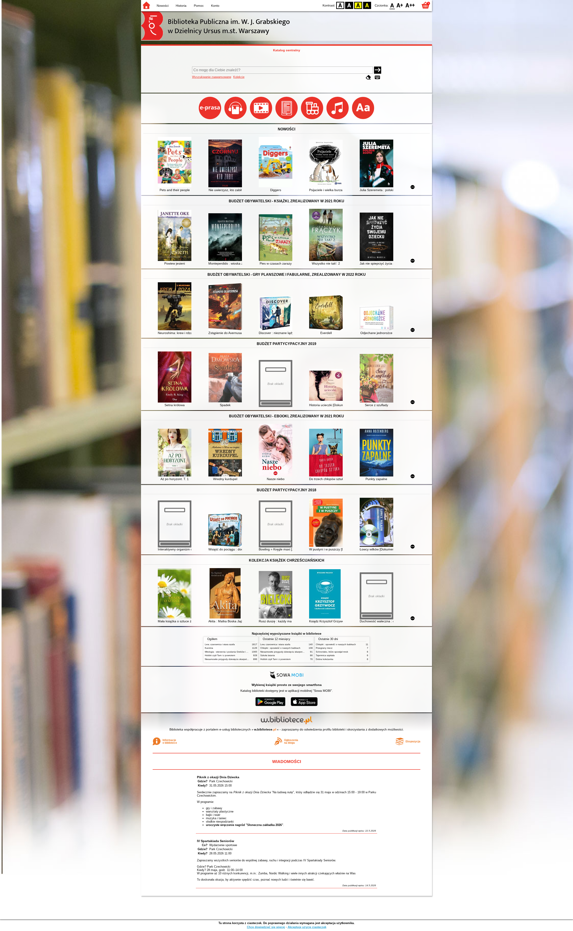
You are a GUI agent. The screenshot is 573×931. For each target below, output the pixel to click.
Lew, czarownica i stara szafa (220, 644)
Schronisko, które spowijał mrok (332, 652)
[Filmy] (261, 119)
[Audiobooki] (236, 119)
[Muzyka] (338, 119)
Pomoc (199, 5)
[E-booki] (287, 119)
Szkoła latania (267, 655)
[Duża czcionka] (363, 119)
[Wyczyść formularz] (368, 77)
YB (358, 5)
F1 (400, 5)
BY (367, 5)
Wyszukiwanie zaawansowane (211, 77)
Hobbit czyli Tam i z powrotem (220, 655)
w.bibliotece (265, 729)
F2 (410, 5)
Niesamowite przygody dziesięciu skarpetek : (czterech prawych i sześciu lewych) (246, 659)
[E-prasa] (210, 119)
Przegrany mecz (324, 648)
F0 (392, 5)
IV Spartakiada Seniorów (215, 841)
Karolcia (209, 648)
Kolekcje (238, 77)
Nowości (163, 5)
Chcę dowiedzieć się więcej (266, 927)
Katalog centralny (286, 50)
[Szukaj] (377, 70)
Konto (215, 5)
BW (349, 5)
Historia (181, 5)
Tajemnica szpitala (325, 655)
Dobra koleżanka (324, 659)
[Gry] (312, 119)
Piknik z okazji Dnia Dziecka (218, 777)
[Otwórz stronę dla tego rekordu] (176, 162)
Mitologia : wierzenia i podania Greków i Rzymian (230, 652)
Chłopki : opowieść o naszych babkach (280, 648)
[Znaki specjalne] (377, 77)
